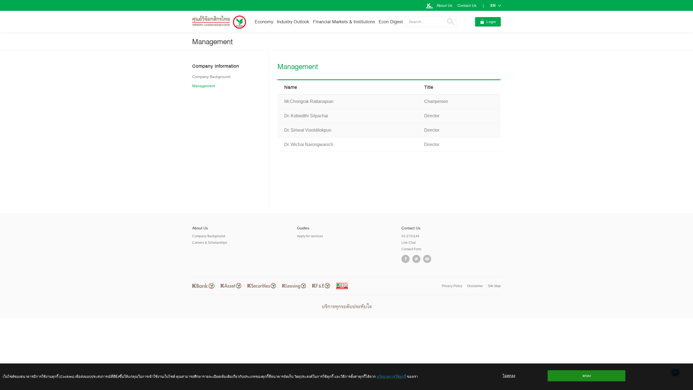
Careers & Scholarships (209, 243)
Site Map (494, 286)
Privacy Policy (452, 286)
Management (203, 86)
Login (491, 22)
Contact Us (466, 5)
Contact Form (411, 249)
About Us (444, 5)
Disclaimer (475, 286)
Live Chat (408, 243)
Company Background (211, 76)
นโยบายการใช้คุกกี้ (391, 376)
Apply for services (310, 236)
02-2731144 (410, 236)
